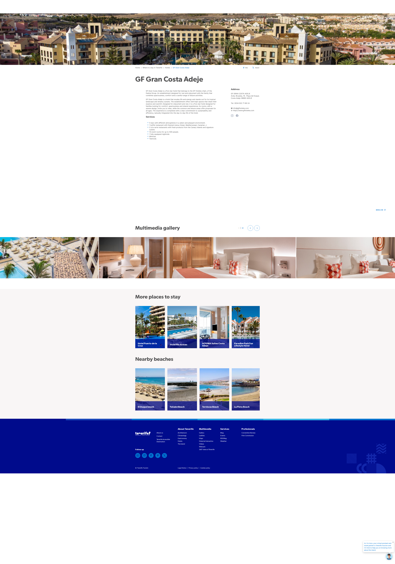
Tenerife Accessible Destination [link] (163, 440)
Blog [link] (222, 433)
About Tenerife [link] (186, 429)
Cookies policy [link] (205, 468)
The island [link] (181, 444)
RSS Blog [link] (223, 438)
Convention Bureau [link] (248, 433)
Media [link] (180, 441)
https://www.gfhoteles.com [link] (243, 110)
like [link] (246, 68)
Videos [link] (201, 444)
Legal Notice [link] (182, 468)
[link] (137, 68)
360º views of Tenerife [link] (206, 449)
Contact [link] (159, 436)
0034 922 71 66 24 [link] (242, 103)
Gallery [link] (201, 433)
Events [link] (222, 435)
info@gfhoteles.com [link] (241, 108)
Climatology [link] (182, 435)
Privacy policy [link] (193, 468)
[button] (250, 228)
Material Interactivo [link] (206, 441)
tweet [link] (257, 68)
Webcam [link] (202, 447)
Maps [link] (201, 438)
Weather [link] (223, 441)
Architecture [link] (182, 433)
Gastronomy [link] (182, 438)
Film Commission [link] (248, 435)
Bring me (379, 210)
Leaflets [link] (202, 435)
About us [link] (160, 433)
